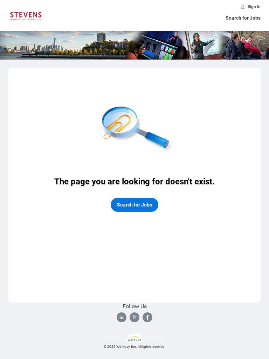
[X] (134, 317)
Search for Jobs (243, 18)
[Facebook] (147, 317)
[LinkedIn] (121, 317)
